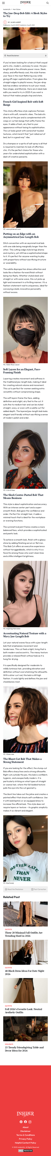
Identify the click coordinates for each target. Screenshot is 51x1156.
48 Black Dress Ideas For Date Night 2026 (24, 972)
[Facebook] (25, 1121)
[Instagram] (30, 1121)
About (25, 1127)
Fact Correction (40, 889)
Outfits (8, 929)
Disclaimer (25, 1131)
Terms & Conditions (25, 1135)
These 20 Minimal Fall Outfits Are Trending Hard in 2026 (23, 934)
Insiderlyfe (6, 9)
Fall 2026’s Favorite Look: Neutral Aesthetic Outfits (23, 1011)
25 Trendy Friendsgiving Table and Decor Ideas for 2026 (24, 1049)
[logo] (25, 3)
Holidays (9, 1044)
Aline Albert (16, 22)
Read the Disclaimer (15, 889)
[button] (3, 3)
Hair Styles (16, 9)
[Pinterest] (21, 1121)
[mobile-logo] (25, 1114)
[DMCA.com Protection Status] (25, 1151)
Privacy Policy (25, 1139)
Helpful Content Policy (25, 1142)
